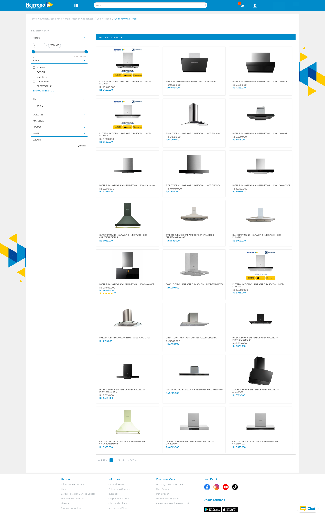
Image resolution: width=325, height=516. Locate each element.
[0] (243, 5)
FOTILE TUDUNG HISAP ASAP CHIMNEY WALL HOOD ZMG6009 (259, 81)
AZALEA (40, 67)
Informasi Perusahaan (73, 484)
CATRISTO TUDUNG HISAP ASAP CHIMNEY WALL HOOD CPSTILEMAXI (190, 442)
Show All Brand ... (43, 90)
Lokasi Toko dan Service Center (78, 493)
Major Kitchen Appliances (79, 18)
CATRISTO (41, 77)
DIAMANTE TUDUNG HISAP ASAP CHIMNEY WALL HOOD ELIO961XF (256, 236)
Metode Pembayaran (167, 498)
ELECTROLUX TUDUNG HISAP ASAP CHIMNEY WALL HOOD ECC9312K (124, 82)
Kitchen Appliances (51, 18)
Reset (82, 146)
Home (33, 18)
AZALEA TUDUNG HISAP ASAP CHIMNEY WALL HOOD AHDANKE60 (255, 391)
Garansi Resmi (116, 484)
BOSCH (40, 72)
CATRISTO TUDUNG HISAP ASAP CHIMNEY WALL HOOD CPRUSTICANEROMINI (123, 236)
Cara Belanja (163, 489)
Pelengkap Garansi (119, 489)
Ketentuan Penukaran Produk (172, 503)
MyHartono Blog (118, 508)
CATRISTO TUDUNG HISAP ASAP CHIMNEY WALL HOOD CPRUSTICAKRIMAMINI (123, 442)
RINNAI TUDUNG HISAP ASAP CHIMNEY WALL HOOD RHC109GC (193, 133)
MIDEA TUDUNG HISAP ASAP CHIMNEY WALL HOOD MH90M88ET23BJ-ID (122, 391)
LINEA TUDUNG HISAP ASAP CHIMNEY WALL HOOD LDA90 (124, 338)
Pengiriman (162, 493)
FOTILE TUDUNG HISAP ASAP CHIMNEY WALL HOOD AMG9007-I (127, 284)
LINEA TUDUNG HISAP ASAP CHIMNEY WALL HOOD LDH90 (191, 338)
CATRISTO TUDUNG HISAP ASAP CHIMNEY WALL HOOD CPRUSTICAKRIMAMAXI (190, 236)
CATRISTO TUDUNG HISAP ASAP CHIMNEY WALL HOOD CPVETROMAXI (256, 442)
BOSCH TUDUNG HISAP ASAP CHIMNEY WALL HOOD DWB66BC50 (194, 284)
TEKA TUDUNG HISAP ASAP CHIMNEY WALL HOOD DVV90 (191, 81)
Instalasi (113, 493)
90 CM (40, 106)
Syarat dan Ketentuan (73, 498)
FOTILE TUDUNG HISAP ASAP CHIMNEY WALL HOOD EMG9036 (193, 185)
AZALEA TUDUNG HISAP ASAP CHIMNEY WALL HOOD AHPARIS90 (194, 390)
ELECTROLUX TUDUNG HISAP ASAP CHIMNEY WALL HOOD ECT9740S (124, 134)
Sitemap (65, 503)
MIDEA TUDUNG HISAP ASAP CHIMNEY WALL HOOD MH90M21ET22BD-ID (255, 339)
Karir (63, 489)
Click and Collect (118, 503)
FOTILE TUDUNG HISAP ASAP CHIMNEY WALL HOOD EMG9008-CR (261, 185)
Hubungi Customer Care (169, 484)
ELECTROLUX (44, 86)
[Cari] (205, 5)
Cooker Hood (104, 18)
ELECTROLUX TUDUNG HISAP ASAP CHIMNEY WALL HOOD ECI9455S (258, 285)
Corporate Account (119, 498)
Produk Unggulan (71, 508)
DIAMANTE (42, 81)
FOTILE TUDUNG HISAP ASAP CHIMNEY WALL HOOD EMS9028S (127, 185)
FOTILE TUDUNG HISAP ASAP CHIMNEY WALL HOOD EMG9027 (259, 133)
